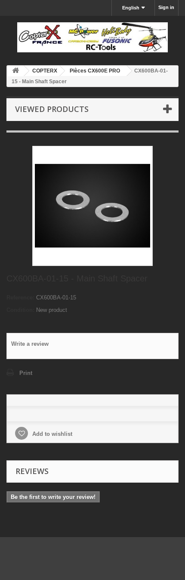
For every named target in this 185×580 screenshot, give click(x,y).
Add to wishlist (51, 434)
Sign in (166, 7)
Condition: (20, 310)
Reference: (20, 297)
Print (25, 373)
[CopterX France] (92, 37)
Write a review (30, 344)
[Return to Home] (15, 71)
